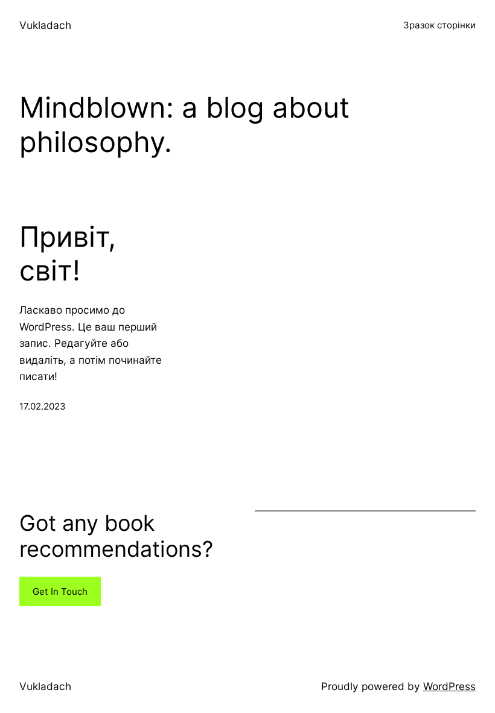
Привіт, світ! (67, 253)
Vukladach (45, 25)
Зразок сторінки (439, 25)
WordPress (449, 686)
